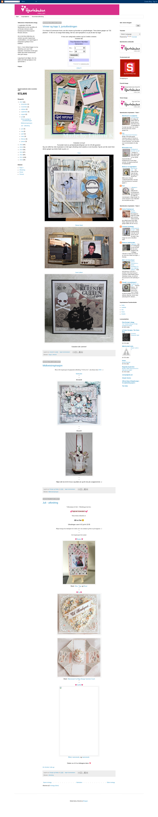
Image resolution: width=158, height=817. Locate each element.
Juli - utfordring (50, 502)
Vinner (21, 172)
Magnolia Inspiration (128, 367)
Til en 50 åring (135, 117)
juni (22, 129)
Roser (85, 586)
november (24, 107)
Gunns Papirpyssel (128, 209)
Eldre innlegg (111, 782)
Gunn (123, 312)
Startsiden (79, 782)
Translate (134, 37)
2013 (21, 152)
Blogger (85, 801)
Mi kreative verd (127, 147)
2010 (21, 160)
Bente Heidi (79, 225)
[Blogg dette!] (76, 352)
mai (22, 131)
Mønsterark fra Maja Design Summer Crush (81, 679)
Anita (122, 305)
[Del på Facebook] (80, 352)
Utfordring (51, 775)
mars (22, 136)
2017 (21, 102)
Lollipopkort (134, 187)
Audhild (79, 685)
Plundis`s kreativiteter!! (129, 282)
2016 (21, 144)
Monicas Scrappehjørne (129, 166)
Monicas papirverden (128, 242)
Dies (76, 586)
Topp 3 (50, 354)
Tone (79, 153)
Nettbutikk (79, 374)
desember (24, 104)
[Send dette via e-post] (74, 352)
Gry (79, 592)
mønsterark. (86, 757)
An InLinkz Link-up (48, 767)
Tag (80, 586)
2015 (21, 147)
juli (22, 117)
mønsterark (75, 757)
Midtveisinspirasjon (52, 365)
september (24, 112)
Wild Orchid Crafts (127, 346)
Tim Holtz (125, 386)
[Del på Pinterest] (82, 352)
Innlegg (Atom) (54, 785)
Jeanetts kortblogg (128, 226)
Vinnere (55, 354)
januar (23, 141)
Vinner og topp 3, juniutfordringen (60, 26)
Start (17, 16)
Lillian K (79, 68)
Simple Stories (126, 378)
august (23, 114)
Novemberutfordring (38, 16)
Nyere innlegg (47, 782)
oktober (23, 109)
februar (23, 139)
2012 (21, 155)
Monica (79, 539)
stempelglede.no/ (127, 375)
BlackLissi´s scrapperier (129, 116)
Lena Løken (79, 272)
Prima (124, 360)
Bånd (69, 757)
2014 (21, 149)
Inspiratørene (25, 16)
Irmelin (123, 314)
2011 (21, 157)
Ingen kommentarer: (65, 352)
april (22, 134)
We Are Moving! (126, 362)
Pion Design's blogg (128, 322)
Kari (123, 186)
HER (100, 370)
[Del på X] (78, 352)
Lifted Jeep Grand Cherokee (129, 135)
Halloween (134, 244)
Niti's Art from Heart (128, 260)
